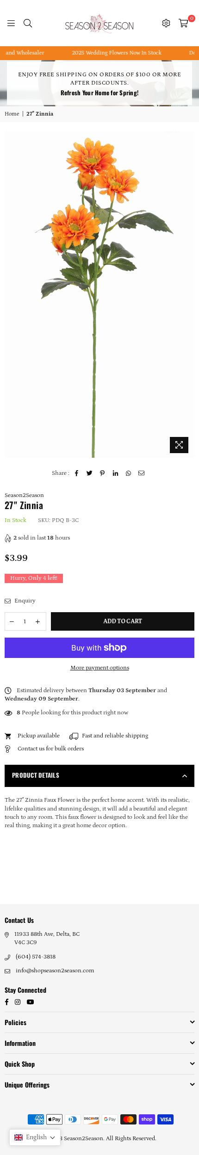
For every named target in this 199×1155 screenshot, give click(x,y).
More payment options (99, 667)
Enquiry (24, 600)
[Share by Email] (141, 473)
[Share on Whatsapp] (128, 473)
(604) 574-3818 (36, 956)
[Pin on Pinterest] (102, 473)
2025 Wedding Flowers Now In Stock (108, 53)
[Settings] (166, 23)
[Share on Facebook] (76, 473)
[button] (35, 1137)
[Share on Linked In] (115, 473)
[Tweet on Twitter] (89, 473)
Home (12, 114)
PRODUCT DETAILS (35, 775)
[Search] (27, 23)
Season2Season (24, 495)
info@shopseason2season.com (55, 970)
